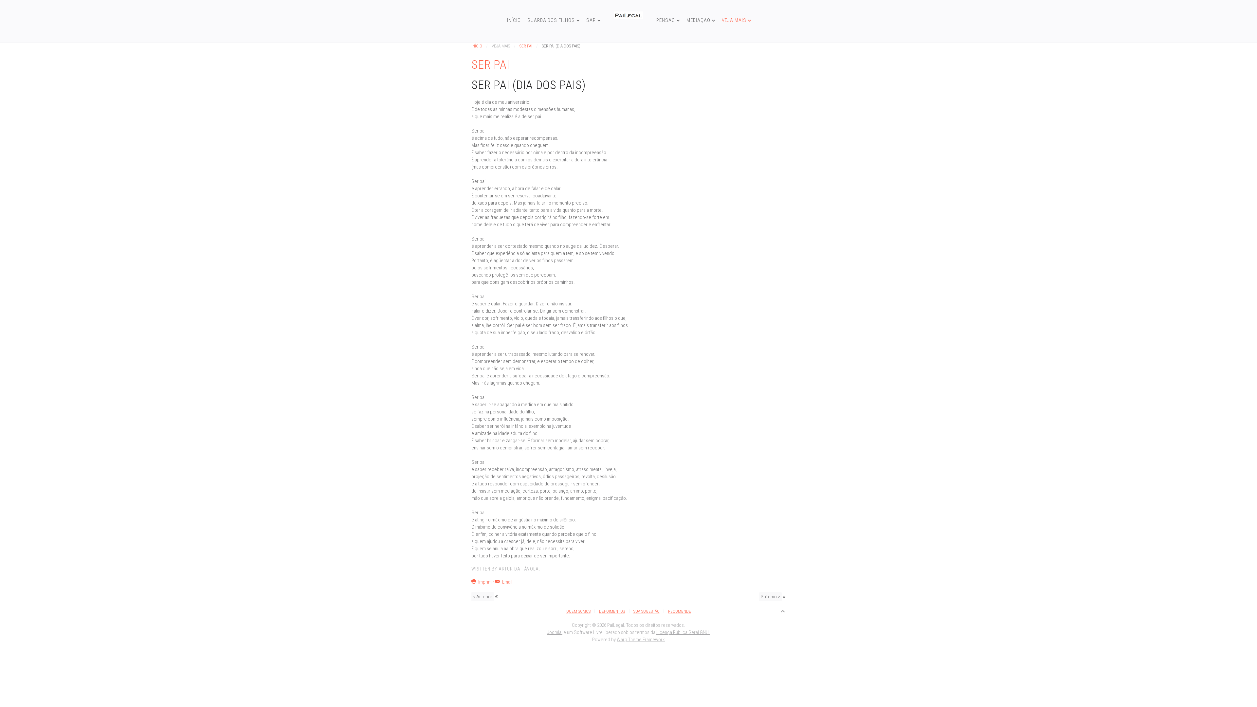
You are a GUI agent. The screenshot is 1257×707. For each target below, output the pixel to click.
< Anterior (482, 597)
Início (514, 20)
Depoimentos (612, 611)
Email (506, 582)
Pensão (665, 20)
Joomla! (554, 632)
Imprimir (486, 582)
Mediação (698, 20)
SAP (591, 20)
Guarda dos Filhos (551, 20)
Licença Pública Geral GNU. (683, 632)
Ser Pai (525, 46)
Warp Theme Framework (641, 640)
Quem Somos (578, 611)
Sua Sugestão (646, 611)
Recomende (679, 611)
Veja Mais (734, 20)
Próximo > (770, 597)
